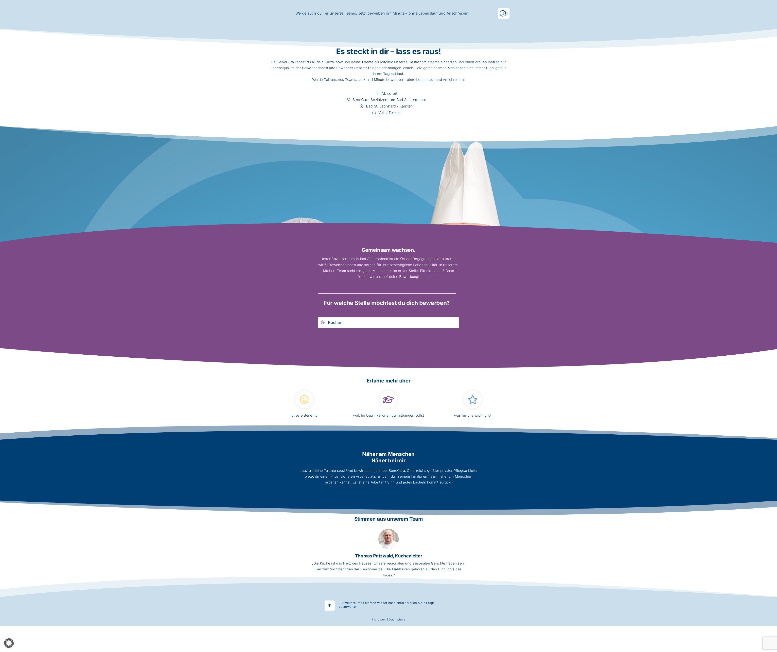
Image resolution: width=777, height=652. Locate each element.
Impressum (379, 619)
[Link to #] (330, 605)
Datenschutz (397, 619)
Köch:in (335, 322)
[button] (9, 643)
